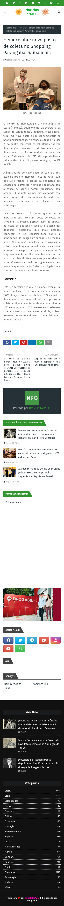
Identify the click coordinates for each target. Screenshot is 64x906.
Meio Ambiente (33, 846)
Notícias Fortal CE (15, 60)
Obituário (33, 857)
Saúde (33, 867)
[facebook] (7, 3)
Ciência (33, 806)
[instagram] (20, 3)
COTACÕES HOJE (40, 684)
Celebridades (33, 801)
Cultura (33, 816)
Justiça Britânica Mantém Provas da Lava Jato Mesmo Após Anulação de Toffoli (38, 744)
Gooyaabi (32, 900)
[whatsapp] (45, 3)
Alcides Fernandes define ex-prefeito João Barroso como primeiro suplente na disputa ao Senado (39, 472)
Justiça (33, 841)
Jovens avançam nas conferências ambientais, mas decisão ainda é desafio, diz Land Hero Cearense (37, 434)
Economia (33, 821)
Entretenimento (33, 831)
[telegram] (51, 3)
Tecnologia (33, 877)
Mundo (33, 852)
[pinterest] (26, 3)
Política (33, 862)
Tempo (6, 688)
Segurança (33, 872)
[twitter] (14, 3)
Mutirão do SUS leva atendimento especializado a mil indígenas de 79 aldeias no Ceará (38, 453)
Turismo (33, 882)
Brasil (33, 790)
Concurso (33, 811)
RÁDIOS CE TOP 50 (12, 684)
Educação (33, 826)
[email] (57, 3)
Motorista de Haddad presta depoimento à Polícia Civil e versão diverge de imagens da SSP (38, 763)
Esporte (33, 836)
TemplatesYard (32, 898)
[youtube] (33, 3)
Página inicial (12, 28)
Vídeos (33, 887)
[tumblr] (39, 3)
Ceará (23, 28)
